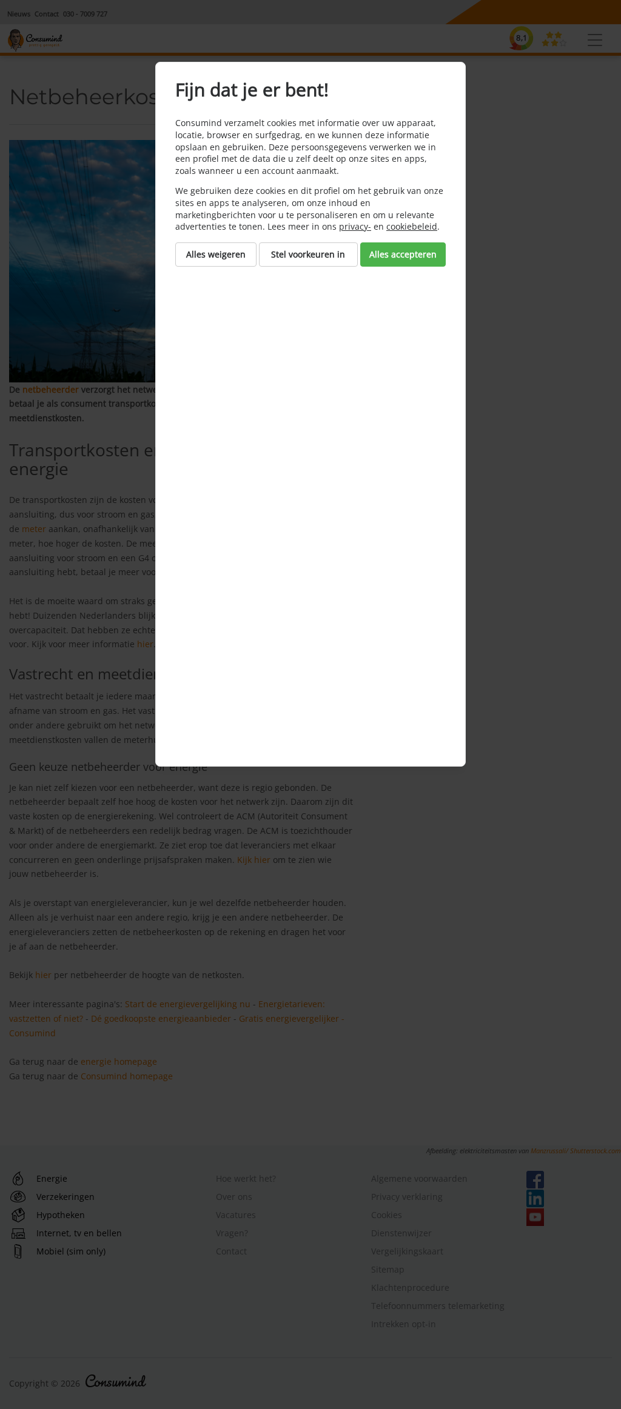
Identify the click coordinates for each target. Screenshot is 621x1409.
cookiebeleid (411, 226)
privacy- (355, 226)
